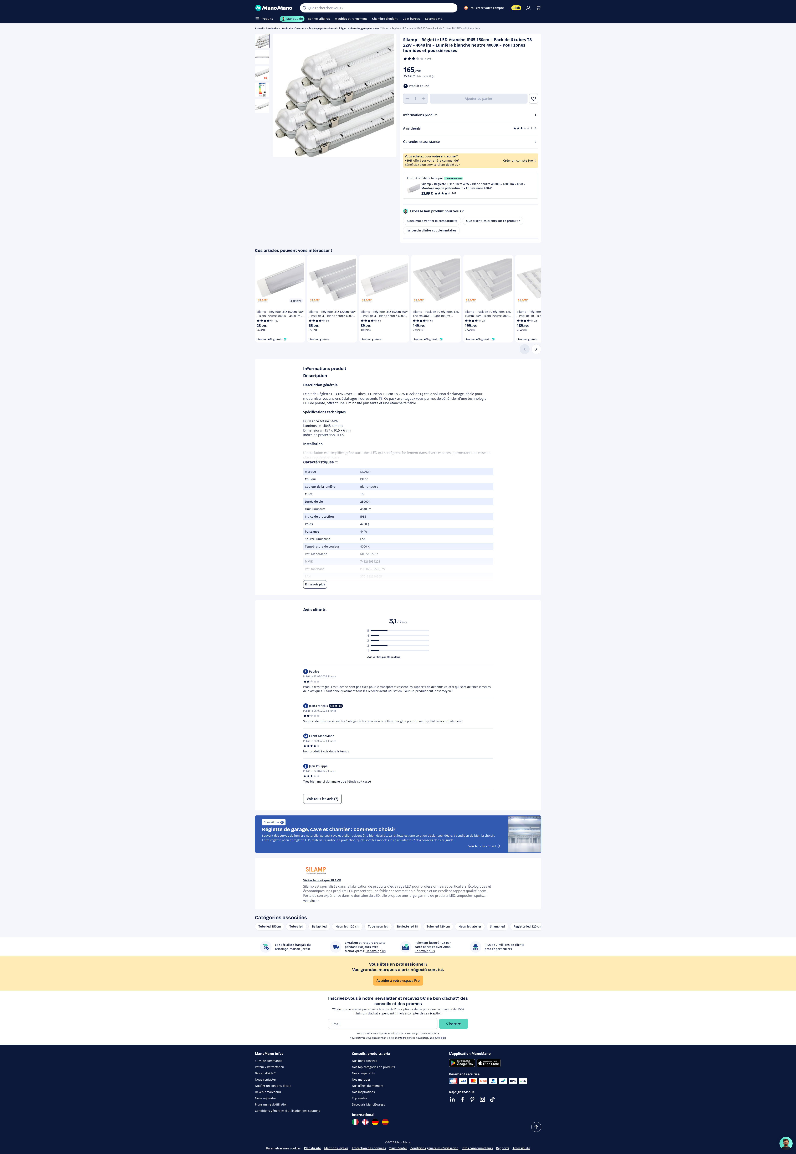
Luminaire (272, 28)
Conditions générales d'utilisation (434, 1148)
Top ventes (359, 1098)
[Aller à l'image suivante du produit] (388, 96)
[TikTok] (492, 1099)
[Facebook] (462, 1099)
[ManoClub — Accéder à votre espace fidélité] (516, 7)
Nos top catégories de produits (373, 1067)
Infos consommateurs (477, 1148)
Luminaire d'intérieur (293, 28)
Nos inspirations (363, 1092)
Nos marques (361, 1079)
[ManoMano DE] (375, 1122)
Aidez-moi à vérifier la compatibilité (432, 221)
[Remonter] (536, 1127)
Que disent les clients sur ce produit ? (493, 221)
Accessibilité (521, 1148)
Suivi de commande (268, 1061)
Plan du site (312, 1148)
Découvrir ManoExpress (368, 1104)
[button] (470, 185)
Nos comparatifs (363, 1073)
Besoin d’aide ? (265, 1073)
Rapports (502, 1148)
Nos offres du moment (367, 1086)
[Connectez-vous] (528, 7)
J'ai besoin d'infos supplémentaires (431, 230)
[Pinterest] (472, 1099)
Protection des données (369, 1148)
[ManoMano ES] (385, 1122)
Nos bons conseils (364, 1061)
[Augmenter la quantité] (424, 99)
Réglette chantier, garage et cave (359, 28)
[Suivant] (536, 349)
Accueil (259, 28)
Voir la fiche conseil (482, 846)
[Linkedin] (452, 1099)
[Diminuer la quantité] (407, 99)
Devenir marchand (268, 1092)
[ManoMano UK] (365, 1122)
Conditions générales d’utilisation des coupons (287, 1111)
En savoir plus (438, 1037)
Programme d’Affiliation (271, 1104)
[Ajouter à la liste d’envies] (533, 99)
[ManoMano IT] (355, 1122)
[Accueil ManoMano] (274, 7)
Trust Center (398, 1148)
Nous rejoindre (265, 1098)
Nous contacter (265, 1079)
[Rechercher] (304, 8)
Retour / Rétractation (269, 1067)
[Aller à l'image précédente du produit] (281, 96)
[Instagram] (482, 1099)
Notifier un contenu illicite (273, 1086)
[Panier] (538, 7)
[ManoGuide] (786, 1143)
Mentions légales (336, 1148)
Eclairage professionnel (323, 28)
